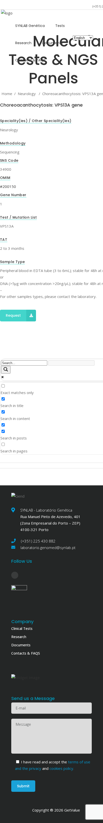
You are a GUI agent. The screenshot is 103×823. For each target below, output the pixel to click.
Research (18, 636)
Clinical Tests (21, 628)
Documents (20, 645)
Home (7, 93)
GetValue (72, 810)
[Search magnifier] (5, 370)
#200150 (8, 186)
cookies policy (60, 768)
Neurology (27, 93)
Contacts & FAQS (25, 653)
